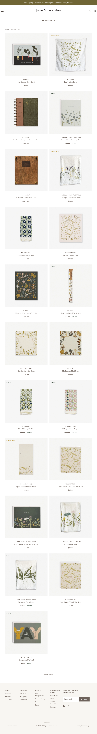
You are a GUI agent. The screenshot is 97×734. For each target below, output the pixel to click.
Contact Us (54, 695)
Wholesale (8, 700)
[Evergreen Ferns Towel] (26, 574)
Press (37, 705)
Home (7, 29)
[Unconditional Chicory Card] (71, 112)
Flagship (8, 693)
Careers (38, 702)
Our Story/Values (39, 695)
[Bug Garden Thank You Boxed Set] (71, 459)
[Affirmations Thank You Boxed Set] (26, 517)
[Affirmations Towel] (71, 517)
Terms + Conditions (54, 703)
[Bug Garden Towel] (71, 54)
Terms (15, 726)
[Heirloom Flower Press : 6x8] (26, 170)
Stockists (8, 696)
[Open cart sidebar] (94, 10)
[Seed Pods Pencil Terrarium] (71, 285)
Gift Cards (23, 700)
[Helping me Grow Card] (26, 54)
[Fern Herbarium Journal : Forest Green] (26, 112)
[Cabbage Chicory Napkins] (71, 401)
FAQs (52, 698)
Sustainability (40, 699)
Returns (23, 693)
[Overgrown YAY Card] (26, 632)
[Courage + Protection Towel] (71, 170)
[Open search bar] (90, 10)
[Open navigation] (2, 10)
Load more (48, 674)
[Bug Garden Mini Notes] (26, 343)
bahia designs (85, 726)
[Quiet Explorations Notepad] (26, 459)
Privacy (53, 707)
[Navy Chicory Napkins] (26, 228)
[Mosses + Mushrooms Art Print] (26, 285)
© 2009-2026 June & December (46, 726)
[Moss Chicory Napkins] (26, 401)
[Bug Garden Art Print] (71, 228)
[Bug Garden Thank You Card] (71, 574)
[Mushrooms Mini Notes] (71, 343)
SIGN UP (84, 699)
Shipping (23, 696)
